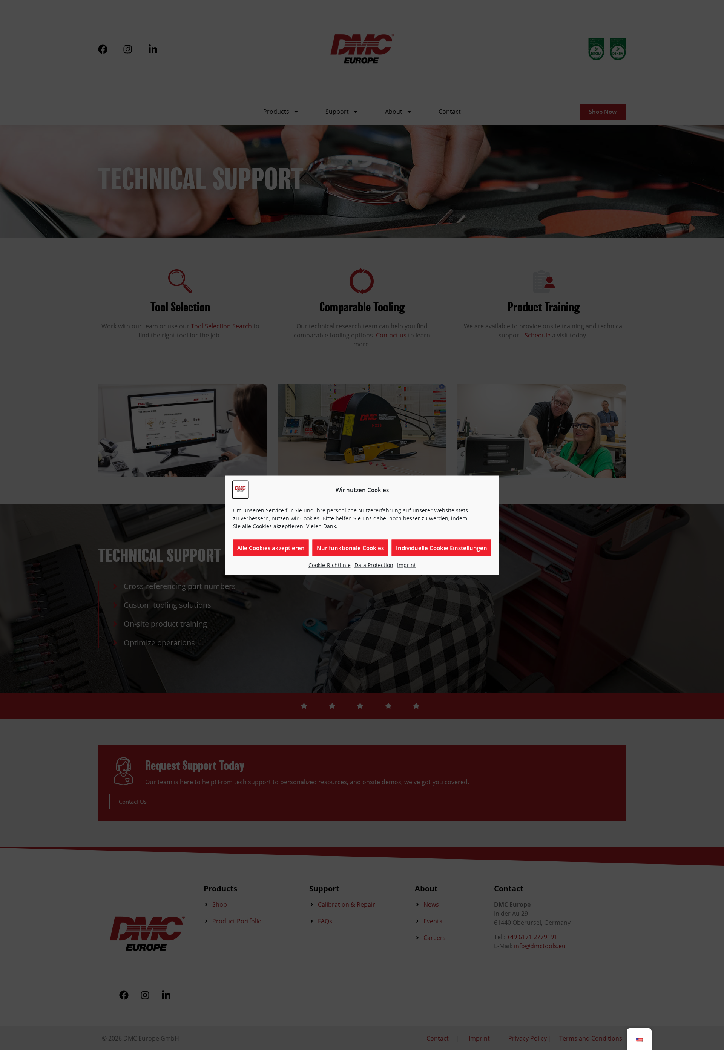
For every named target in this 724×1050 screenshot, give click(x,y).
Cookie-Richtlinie (329, 564)
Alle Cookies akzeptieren (271, 548)
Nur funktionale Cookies (350, 548)
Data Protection (373, 564)
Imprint (406, 564)
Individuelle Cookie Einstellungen (441, 548)
